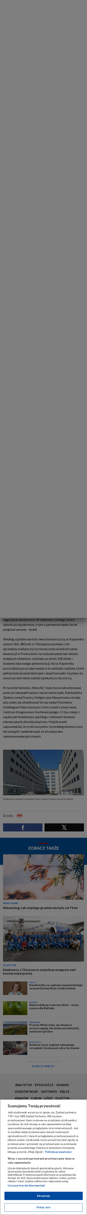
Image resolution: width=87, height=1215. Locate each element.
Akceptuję (43, 1195)
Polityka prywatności (58, 1151)
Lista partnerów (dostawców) (26, 1185)
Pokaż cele (43, 1207)
